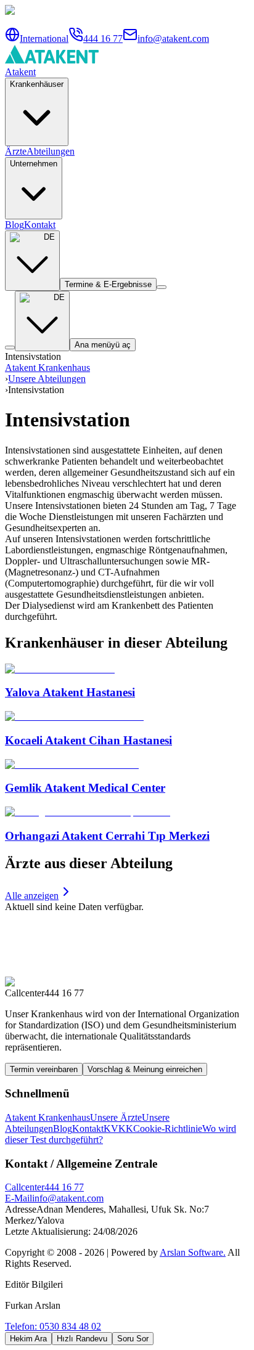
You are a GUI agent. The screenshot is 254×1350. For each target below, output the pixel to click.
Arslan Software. (193, 1252)
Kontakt (39, 224)
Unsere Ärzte (116, 1117)
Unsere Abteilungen (47, 378)
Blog (14, 224)
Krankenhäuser (36, 84)
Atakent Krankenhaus (47, 367)
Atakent (20, 72)
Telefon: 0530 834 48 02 (53, 1326)
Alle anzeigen (32, 895)
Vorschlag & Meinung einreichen (145, 1069)
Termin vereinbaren (44, 1069)
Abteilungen (51, 151)
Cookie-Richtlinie (167, 1128)
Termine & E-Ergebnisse (108, 284)
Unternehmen (33, 163)
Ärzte (16, 151)
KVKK (118, 1128)
